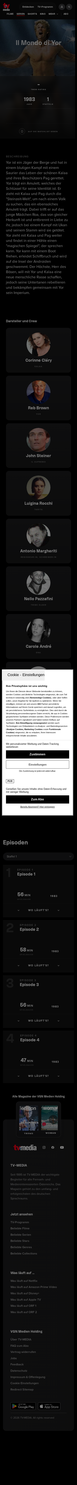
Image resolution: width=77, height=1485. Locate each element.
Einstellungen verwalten (37, 764)
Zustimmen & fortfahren (37, 754)
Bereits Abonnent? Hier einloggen (37, 807)
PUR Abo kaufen (37, 799)
